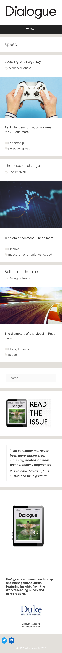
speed (26, 148)
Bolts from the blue (21, 271)
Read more (21, 132)
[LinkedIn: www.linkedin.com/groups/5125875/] (11, 640)
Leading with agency (23, 61)
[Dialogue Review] (31, 12)
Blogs (12, 349)
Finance (14, 249)
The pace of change (22, 165)
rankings (35, 254)
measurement (18, 254)
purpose (14, 148)
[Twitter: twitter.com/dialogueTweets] (4, 640)
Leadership (16, 143)
